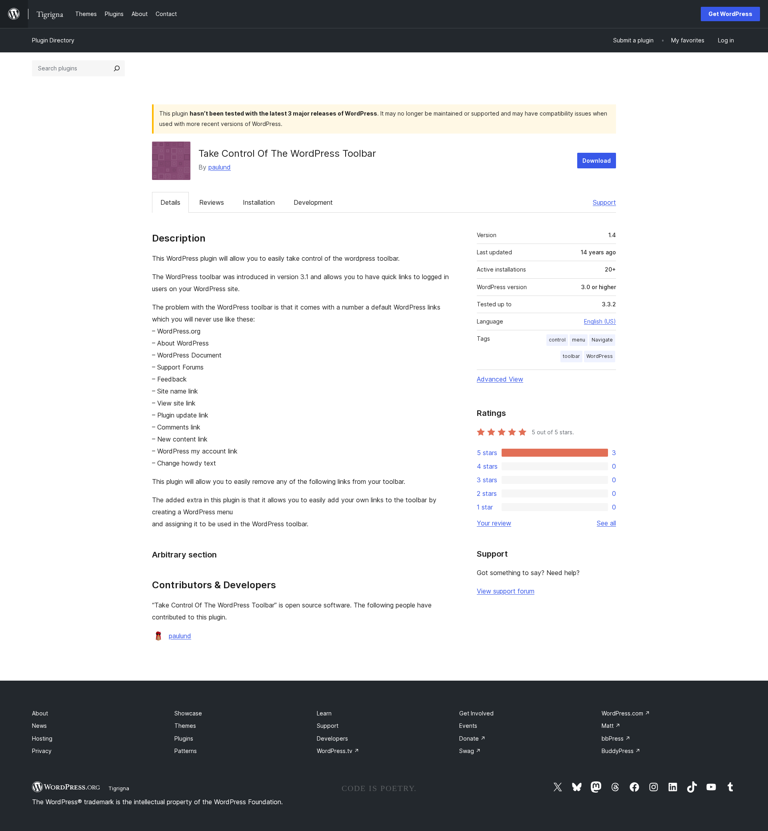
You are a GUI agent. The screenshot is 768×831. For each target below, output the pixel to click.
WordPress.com (626, 713)
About (40, 713)
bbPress (616, 738)
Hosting (42, 738)
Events (468, 725)
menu (578, 340)
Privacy (42, 750)
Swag (470, 750)
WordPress (599, 356)
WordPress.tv (338, 750)
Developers (332, 738)
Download (596, 160)
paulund (219, 167)
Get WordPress (730, 13)
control (557, 340)
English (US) (600, 321)
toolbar (571, 356)
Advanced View (500, 379)
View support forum (505, 591)
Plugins (183, 738)
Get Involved (476, 713)
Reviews (211, 202)
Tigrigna (118, 788)
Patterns (185, 750)
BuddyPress (621, 750)
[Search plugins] (117, 68)
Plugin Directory (53, 40)
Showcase (188, 713)
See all (606, 523)
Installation (259, 202)
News (39, 725)
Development (313, 202)
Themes (185, 725)
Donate (472, 738)
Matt (611, 725)
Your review (494, 523)
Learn (324, 713)
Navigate (602, 340)
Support (604, 202)
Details (170, 202)
